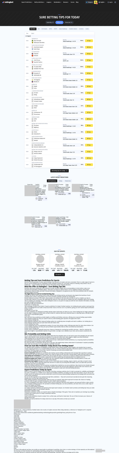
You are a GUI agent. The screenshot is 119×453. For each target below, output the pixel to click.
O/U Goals (44, 29)
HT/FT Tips (27, 316)
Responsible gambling (56, 412)
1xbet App (16, 415)
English (102, 2)
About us (16, 412)
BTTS (50, 29)
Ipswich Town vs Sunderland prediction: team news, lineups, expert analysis (87, 189)
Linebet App (17, 419)
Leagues (49, 2)
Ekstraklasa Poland (19, 441)
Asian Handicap (63, 29)
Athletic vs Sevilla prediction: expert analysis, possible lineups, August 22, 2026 (63, 220)
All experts (58, 274)
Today (60, 181)
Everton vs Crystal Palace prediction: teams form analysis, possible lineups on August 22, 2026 (39, 222)
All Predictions (52, 181)
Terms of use (72, 412)
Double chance (73, 29)
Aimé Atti (79, 264)
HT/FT (55, 29)
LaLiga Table (17, 431)
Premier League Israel (20, 438)
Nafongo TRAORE (59, 264)
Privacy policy (65, 412)
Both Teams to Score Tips (31, 310)
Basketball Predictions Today (32, 390)
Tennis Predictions (29, 394)
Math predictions (39, 2)
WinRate (16, 447)
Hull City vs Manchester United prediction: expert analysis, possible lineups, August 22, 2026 (40, 192)
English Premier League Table (21, 430)
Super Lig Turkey (18, 437)
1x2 (38, 29)
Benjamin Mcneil (40, 264)
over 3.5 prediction (66, 307)
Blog (77, 2)
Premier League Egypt (19, 444)
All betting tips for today (58, 170)
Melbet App (17, 418)
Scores (72, 2)
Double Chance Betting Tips (32, 328)
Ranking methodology (44, 412)
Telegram (90, 2)
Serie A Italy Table (18, 434)
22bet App (16, 416)
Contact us (26, 412)
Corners (81, 29)
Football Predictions (19, 423)
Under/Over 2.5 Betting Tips (32, 305)
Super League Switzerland (20, 442)
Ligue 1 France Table (19, 433)
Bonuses (65, 2)
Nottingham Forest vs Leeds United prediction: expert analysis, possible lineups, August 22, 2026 (62, 189)
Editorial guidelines (34, 412)
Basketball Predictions (20, 425)
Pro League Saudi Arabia (20, 440)
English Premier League (37, 186)
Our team (20, 412)
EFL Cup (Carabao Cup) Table (21, 429)
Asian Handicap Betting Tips (32, 320)
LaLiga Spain (59, 217)
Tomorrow (68, 181)
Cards (87, 29)
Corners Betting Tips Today (31, 324)
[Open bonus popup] (95, 2)
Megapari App (17, 421)
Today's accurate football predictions (34, 386)
